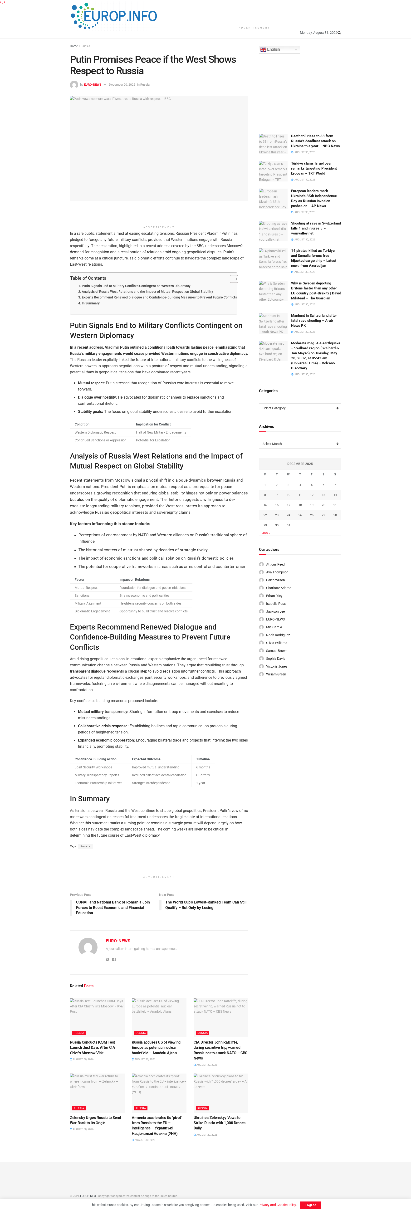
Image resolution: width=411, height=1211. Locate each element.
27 (323, 515)
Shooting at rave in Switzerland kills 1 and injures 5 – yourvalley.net (316, 228)
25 (300, 515)
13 (323, 495)
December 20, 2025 (122, 84)
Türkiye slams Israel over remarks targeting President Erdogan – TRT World (314, 168)
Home (74, 46)
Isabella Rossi (276, 604)
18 (300, 505)
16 (277, 505)
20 (323, 505)
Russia (86, 46)
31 (288, 525)
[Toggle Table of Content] (231, 279)
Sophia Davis (275, 658)
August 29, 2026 (206, 1134)
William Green (276, 674)
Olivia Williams (276, 643)
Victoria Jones (276, 666)
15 (265, 505)
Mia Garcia (274, 627)
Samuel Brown (277, 651)
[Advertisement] (254, 12)
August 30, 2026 (82, 1059)
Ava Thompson (277, 572)
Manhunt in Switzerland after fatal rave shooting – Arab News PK (314, 320)
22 (265, 515)
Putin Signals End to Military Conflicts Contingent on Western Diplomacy (136, 286)
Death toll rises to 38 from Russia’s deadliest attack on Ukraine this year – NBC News (315, 141)
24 (288, 515)
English (273, 50)
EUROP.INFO (88, 1196)
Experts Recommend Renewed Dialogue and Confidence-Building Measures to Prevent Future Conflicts (159, 297)
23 (277, 515)
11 (300, 495)
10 (288, 495)
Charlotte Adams (278, 588)
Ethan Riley (274, 596)
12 (311, 495)
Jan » (266, 533)
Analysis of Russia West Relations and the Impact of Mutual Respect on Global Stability (147, 292)
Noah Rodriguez (278, 635)
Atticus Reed (275, 564)
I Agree (310, 1205)
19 (311, 505)
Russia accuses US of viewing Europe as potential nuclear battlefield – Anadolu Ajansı (156, 1047)
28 (335, 515)
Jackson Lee (275, 611)
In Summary (91, 303)
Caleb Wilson (275, 580)
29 (265, 525)
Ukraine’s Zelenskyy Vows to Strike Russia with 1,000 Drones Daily (219, 1123)
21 (335, 505)
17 (288, 505)
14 (335, 495)
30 (277, 525)
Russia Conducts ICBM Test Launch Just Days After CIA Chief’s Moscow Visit (92, 1047)
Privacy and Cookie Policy (277, 1205)
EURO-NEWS (92, 84)
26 (311, 515)
